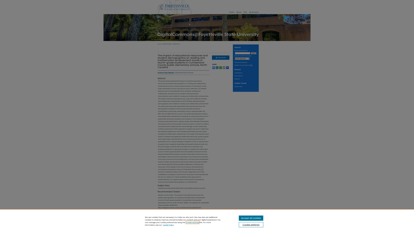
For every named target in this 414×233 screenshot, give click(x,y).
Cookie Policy (168, 225)
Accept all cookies (251, 218)
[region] (207, 221)
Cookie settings (192, 222)
